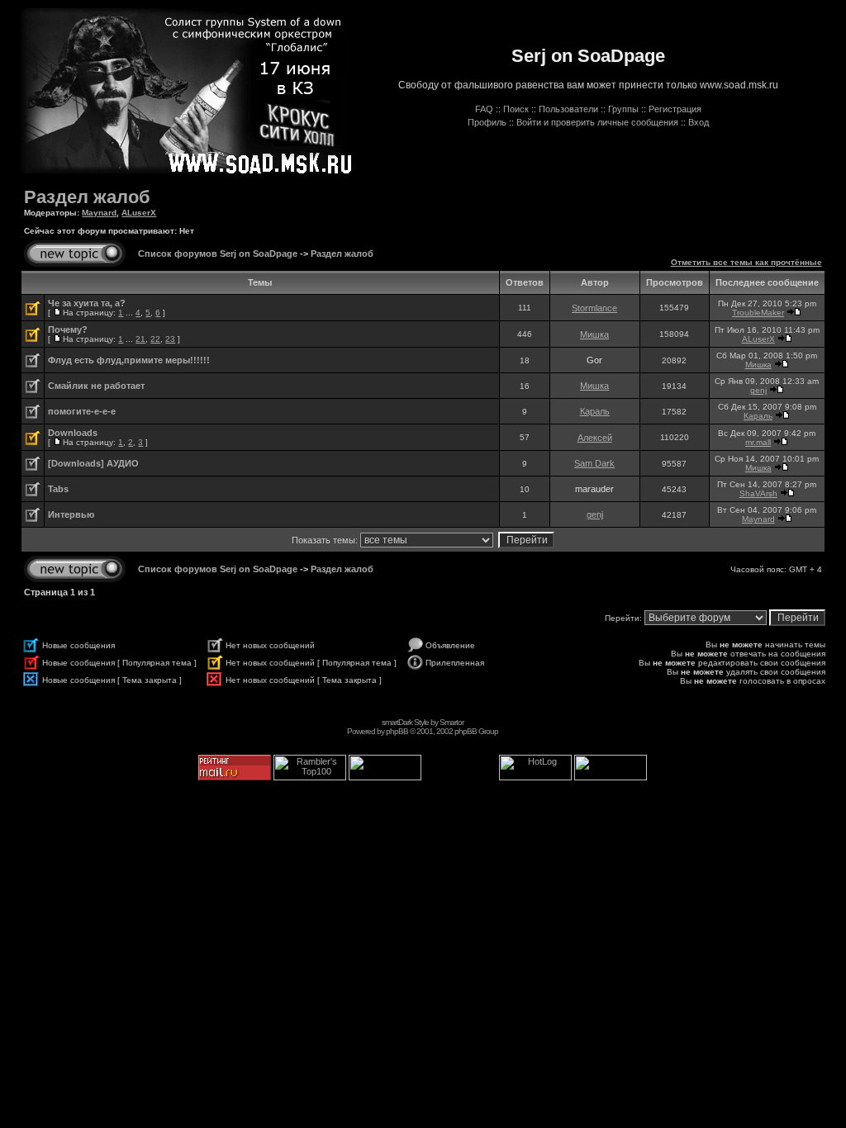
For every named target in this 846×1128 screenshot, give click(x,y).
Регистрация (675, 109)
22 (155, 339)
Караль (595, 411)
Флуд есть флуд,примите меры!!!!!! (129, 360)
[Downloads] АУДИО (93, 463)
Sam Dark (594, 463)
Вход (698, 122)
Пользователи (568, 109)
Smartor (451, 722)
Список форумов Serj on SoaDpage (217, 253)
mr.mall (758, 442)
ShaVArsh (758, 493)
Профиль (487, 122)
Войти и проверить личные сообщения (597, 122)
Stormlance (594, 308)
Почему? (68, 329)
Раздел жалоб (87, 197)
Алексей (594, 438)
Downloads (72, 433)
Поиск (516, 109)
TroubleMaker (758, 312)
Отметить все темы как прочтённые (746, 262)
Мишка (594, 334)
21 (140, 339)
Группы (623, 109)
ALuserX (138, 212)
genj (758, 390)
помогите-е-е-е (82, 411)
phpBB (397, 731)
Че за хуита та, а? (87, 303)
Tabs (58, 489)
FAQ (484, 109)
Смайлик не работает (96, 386)
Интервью (71, 514)
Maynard (99, 212)
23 (170, 339)
